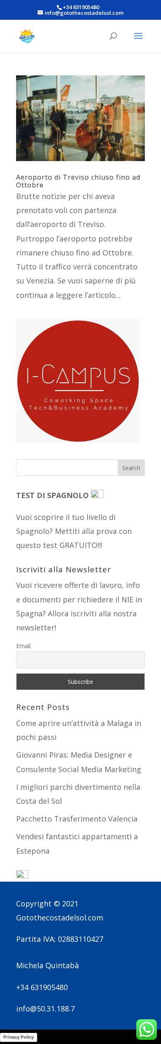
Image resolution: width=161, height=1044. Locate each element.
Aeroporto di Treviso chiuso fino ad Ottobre (78, 181)
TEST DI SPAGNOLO (53, 495)
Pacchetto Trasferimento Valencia (76, 819)
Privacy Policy (18, 1037)
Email (23, 646)
